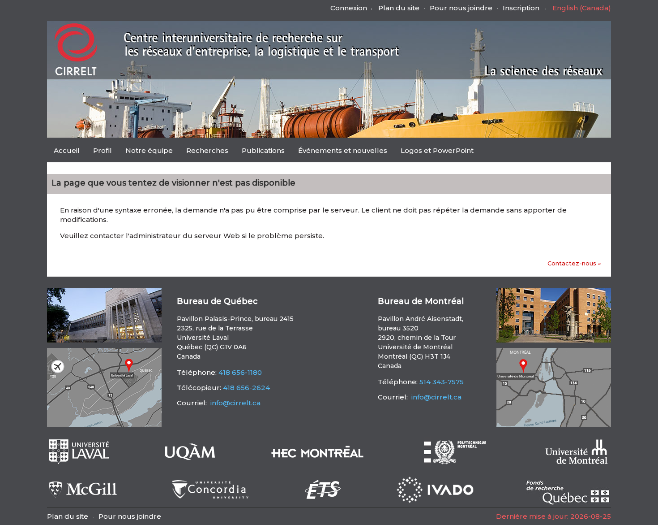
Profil (102, 150)
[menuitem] (66, 150)
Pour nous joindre (461, 8)
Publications (263, 150)
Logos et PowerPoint (437, 150)
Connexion (348, 8)
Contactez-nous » (574, 263)
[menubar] (263, 151)
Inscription (521, 8)
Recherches (207, 150)
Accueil (67, 150)
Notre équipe (149, 150)
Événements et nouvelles (342, 150)
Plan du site (398, 8)
